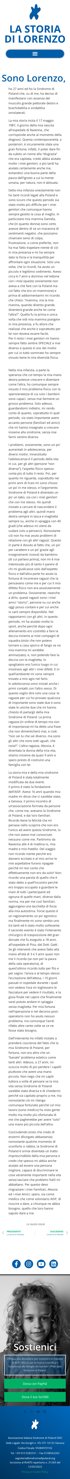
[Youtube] (41, 1264)
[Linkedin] (53, 1264)
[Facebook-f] (16, 1264)
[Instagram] (28, 1264)
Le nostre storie (36, 1224)
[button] (35, 54)
